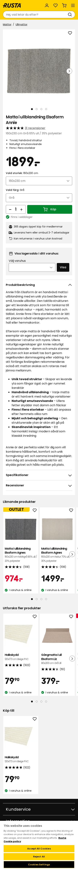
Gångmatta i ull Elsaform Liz (51, 659)
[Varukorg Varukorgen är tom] (64, 5)
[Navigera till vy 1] (32, 109)
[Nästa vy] (69, 71)
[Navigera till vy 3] (41, 109)
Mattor (7, 24)
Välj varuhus (17, 261)
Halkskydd (16, 657)
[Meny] (73, 5)
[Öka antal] (21, 209)
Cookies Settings (39, 864)
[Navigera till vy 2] (37, 109)
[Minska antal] (10, 209)
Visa (63, 267)
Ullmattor (21, 24)
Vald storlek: (22, 173)
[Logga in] (46, 5)
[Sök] (70, 14)
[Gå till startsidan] (12, 5)
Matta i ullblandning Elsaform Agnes (21, 555)
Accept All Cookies (39, 848)
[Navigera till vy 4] (46, 109)
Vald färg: (15, 190)
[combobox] (35, 14)
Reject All (39, 856)
